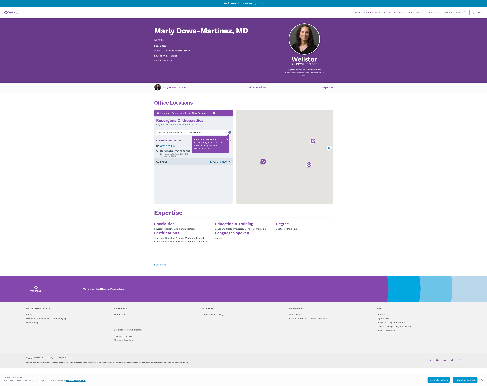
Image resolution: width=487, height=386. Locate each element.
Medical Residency (123, 336)
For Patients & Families (366, 12)
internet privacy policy (76, 381)
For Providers (416, 12)
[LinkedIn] (444, 360)
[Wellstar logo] (12, 12)
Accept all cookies (465, 380)
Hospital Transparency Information (394, 326)
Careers (447, 12)
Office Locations (257, 87)
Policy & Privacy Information (391, 322)
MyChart (476, 12)
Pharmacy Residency (124, 340)
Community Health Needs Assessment (308, 318)
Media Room (295, 314)
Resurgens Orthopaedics (179, 120)
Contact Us (382, 314)
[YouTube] (437, 360)
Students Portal (122, 314)
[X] (452, 360)
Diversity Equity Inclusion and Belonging (46, 318)
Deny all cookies (439, 380)
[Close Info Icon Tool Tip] (227, 139)
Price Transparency (386, 330)
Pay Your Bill (383, 318)
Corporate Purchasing (212, 314)
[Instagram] (430, 360)
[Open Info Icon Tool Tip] (214, 113)
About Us (433, 12)
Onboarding (32, 322)
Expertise (327, 87)
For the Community (394, 12)
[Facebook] (459, 360)
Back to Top (160, 265)
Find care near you (242, 3)
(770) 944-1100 (218, 161)
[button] (193, 161)
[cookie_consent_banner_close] (482, 380)
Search (460, 12)
